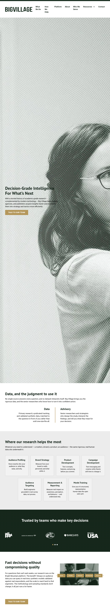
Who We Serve (76, 8)
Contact (101, 7)
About (67, 7)
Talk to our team (16, 212)
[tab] (52, 544)
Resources (87, 7)
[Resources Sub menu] (94, 7)
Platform (58, 7)
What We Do (38, 8)
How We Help (47, 9)
